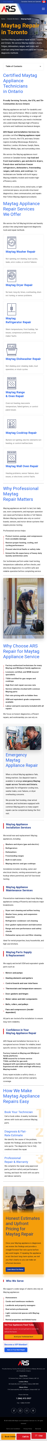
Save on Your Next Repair (16, 1350)
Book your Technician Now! (23, 1337)
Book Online (8, 1436)
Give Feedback (7, 2)
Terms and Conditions (13, 1429)
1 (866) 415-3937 (23, 1398)
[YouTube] (26, 1410)
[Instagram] (20, 1410)
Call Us (23, 1436)
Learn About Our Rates (15, 1269)
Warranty (38, 1429)
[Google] (33, 1410)
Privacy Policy (28, 1429)
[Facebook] (14, 1410)
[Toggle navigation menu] (43, 8)
